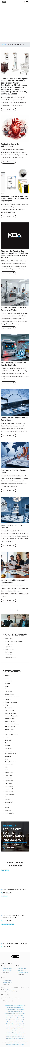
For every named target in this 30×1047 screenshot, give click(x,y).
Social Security (9, 791)
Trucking (7, 799)
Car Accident (8, 652)
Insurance (7, 745)
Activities (7, 675)
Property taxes (9, 775)
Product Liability (9, 649)
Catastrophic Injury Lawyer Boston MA (15, 1009)
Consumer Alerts (9, 710)
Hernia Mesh (8, 740)
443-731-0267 (9, 848)
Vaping (7, 805)
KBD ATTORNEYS (14, 1041)
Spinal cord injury (9, 794)
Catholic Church (9, 694)
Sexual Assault (9, 786)
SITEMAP (14, 1044)
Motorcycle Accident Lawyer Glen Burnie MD (15, 1034)
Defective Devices (10, 721)
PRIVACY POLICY (20, 1044)
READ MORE (7, 109)
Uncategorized (9, 802)
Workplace (8, 810)
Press (6, 769)
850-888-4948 (7, 920)
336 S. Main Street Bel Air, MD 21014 (15, 844)
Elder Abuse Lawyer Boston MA (15, 1011)
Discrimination (9, 732)
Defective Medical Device (12, 724)
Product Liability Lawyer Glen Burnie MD (15, 1030)
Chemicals (7, 699)
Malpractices (8, 751)
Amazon (7, 678)
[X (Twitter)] (10, 998)
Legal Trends (8, 748)
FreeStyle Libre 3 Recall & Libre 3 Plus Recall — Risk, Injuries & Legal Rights (14, 198)
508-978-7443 (7, 946)
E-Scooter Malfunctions (11, 734)
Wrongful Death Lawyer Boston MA (15, 1007)
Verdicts (7, 807)
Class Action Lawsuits (11, 702)
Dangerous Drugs (9, 718)
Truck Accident (9, 654)
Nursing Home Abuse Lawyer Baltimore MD (15, 1013)
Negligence (8, 756)
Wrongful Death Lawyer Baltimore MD (15, 1019)
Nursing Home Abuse (10, 761)
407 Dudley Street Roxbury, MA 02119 (15, 943)
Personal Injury (9, 638)
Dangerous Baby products (12, 715)
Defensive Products (10, 729)
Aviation (7, 686)
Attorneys (7, 683)
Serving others (9, 780)
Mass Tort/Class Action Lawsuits (13, 641)
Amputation (8, 646)
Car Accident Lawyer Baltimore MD (15, 1015)
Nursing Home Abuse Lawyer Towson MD (15, 1038)
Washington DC (10, 989)
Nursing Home (9, 644)
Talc (6, 796)
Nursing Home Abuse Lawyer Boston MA (15, 1025)
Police (6, 767)
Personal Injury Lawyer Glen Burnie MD (15, 1032)
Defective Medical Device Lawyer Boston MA (15, 1005)
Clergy (6, 705)
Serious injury (8, 778)
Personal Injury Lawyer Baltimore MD (15, 1017)
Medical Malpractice (10, 657)
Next (20, 610)
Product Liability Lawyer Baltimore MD (15, 1023)
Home (4, 44)
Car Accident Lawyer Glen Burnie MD (15, 1028)
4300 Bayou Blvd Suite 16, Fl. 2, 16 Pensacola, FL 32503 (14, 916)
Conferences (8, 707)
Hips (6, 742)
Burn (6, 688)
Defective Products (10, 726)
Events (6, 737)
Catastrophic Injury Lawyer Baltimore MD (15, 1036)
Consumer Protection (10, 713)
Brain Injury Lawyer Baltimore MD (15, 1021)
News (6, 759)
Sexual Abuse (8, 783)
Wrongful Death (9, 813)
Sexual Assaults (9, 788)
